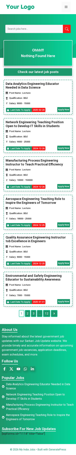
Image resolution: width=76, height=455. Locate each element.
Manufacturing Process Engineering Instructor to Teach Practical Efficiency (34, 162)
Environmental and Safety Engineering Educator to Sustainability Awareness (34, 277)
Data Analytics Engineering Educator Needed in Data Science (32, 85)
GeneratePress (57, 449)
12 (46, 313)
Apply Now (63, 109)
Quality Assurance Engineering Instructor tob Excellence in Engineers (36, 239)
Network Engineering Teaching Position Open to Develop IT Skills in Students (35, 124)
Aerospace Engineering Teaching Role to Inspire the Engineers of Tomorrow (35, 201)
